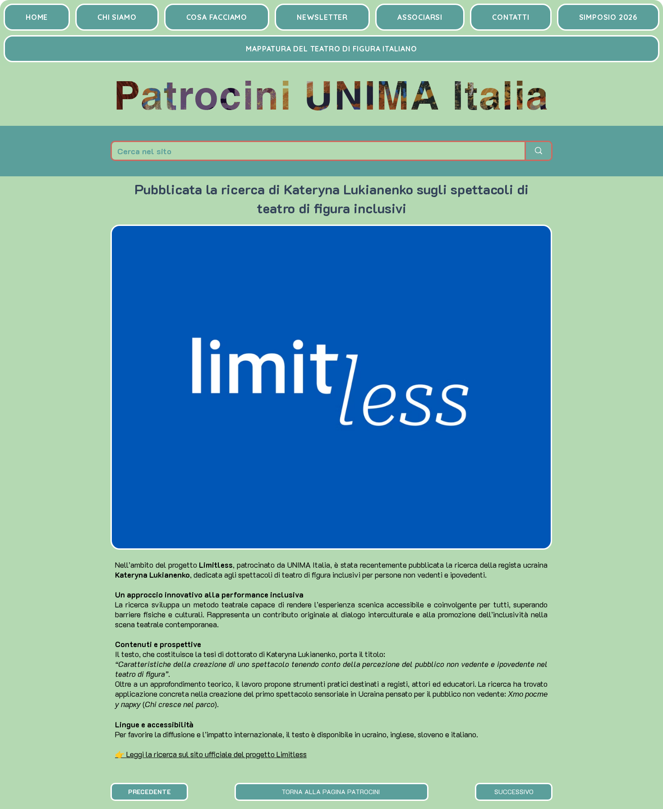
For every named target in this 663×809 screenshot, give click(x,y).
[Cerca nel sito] (538, 151)
